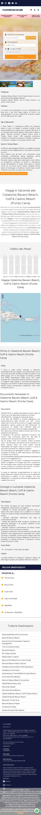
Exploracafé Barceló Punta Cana (15, 634)
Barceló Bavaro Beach (11, 638)
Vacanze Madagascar (24, 769)
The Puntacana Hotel (10, 647)
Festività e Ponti (16, 776)
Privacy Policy (19, 742)
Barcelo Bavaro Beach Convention (15, 680)
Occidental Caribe (9, 707)
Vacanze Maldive (7, 767)
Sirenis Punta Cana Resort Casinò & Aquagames (16, 642)
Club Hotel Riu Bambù (11, 677)
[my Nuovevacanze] (34, 10)
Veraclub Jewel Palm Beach (13, 710)
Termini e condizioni (8, 742)
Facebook (8, 781)
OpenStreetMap (26, 335)
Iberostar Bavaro (8, 650)
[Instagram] (6, 3)
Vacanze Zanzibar (18, 767)
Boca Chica (8, 585)
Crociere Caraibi (25, 771)
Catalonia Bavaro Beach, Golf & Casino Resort (20, 694)
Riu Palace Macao (9, 653)
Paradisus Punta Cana (10, 670)
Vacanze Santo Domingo (10, 769)
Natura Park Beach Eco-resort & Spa (16, 660)
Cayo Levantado (10, 598)
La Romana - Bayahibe (13, 612)
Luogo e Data (15, 49)
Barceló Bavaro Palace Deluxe (14, 663)
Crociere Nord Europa (9, 774)
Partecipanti (12, 42)
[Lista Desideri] (31, 10)
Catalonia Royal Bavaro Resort (14, 697)
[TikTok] (9, 3)
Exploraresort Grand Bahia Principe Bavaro (19, 673)
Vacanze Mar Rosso (14, 771)
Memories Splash (8, 687)
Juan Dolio (8, 592)
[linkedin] (16, 3)
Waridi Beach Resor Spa (11, 683)
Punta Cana (9, 578)
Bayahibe (8, 605)
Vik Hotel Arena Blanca (11, 690)
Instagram (8, 785)
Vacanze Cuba (29, 767)
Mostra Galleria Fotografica (13, 173)
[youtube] (13, 3)
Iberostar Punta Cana (10, 700)
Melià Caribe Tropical (10, 657)
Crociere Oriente (16, 772)
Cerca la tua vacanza (16, 34)
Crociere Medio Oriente (28, 772)
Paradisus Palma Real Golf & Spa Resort (17, 667)
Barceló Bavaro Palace (11, 703)
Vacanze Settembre (21, 774)
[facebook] (2, 3)
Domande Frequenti (9, 743)
